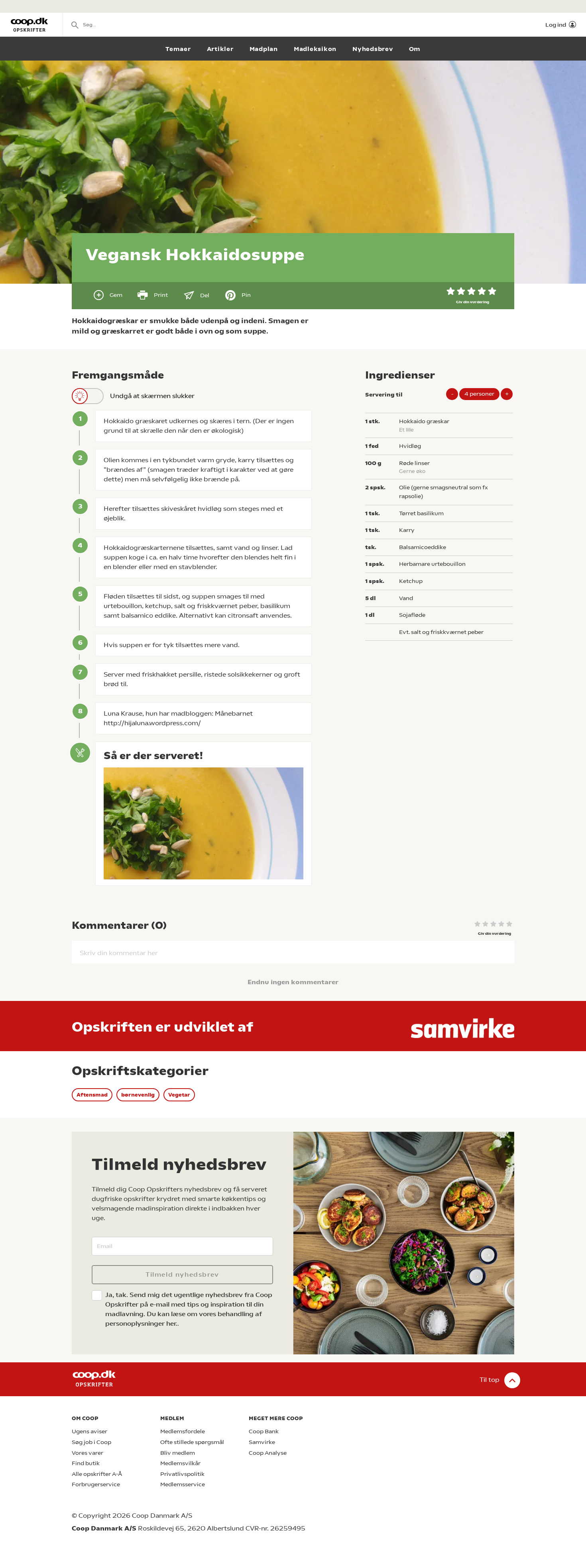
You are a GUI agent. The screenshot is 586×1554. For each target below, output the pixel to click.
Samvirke (262, 1442)
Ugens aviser (89, 1431)
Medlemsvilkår (180, 1463)
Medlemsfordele (182, 1431)
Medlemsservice (182, 1484)
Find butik (86, 1463)
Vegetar (179, 1095)
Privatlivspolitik (182, 1474)
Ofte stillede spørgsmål (192, 1442)
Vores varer (87, 1453)
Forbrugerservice (96, 1484)
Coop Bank (264, 1431)
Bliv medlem (177, 1453)
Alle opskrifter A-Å (97, 1474)
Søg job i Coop (91, 1442)
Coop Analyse (268, 1453)
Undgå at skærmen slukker (152, 396)
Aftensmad (92, 1095)
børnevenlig (138, 1095)
